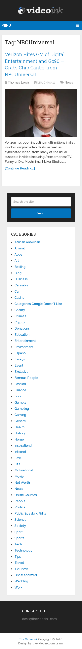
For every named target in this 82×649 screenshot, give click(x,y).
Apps (18, 254)
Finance (20, 390)
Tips (18, 557)
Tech (18, 544)
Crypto (20, 322)
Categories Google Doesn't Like (38, 304)
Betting (20, 267)
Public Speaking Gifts (30, 513)
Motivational (24, 470)
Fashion (20, 384)
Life (17, 464)
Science (20, 520)
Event (19, 365)
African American (27, 242)
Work (18, 587)
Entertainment (25, 341)
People (20, 501)
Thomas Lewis (19, 82)
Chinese (20, 316)
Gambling (22, 409)
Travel (19, 563)
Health (19, 427)
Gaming (20, 415)
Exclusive (21, 372)
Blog (18, 273)
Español (20, 353)
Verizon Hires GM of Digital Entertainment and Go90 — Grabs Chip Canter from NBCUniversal (35, 64)
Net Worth (22, 483)
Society (20, 526)
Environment (24, 347)
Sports (19, 538)
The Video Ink (28, 639)
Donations (22, 328)
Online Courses (26, 495)
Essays (20, 359)
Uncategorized (26, 575)
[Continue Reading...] (20, 168)
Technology (23, 550)
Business (21, 279)
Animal (20, 248)
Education (22, 335)
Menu (6, 25)
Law (18, 458)
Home (19, 439)
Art (17, 261)
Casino (19, 298)
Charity (20, 310)
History (20, 433)
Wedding (21, 581)
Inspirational (23, 446)
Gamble (20, 402)
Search (40, 213)
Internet (20, 452)
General (20, 421)
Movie (19, 476)
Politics (20, 507)
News (68, 82)
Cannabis (21, 285)
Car (17, 291)
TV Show (21, 569)
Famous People (26, 378)
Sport (19, 532)
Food (18, 396)
